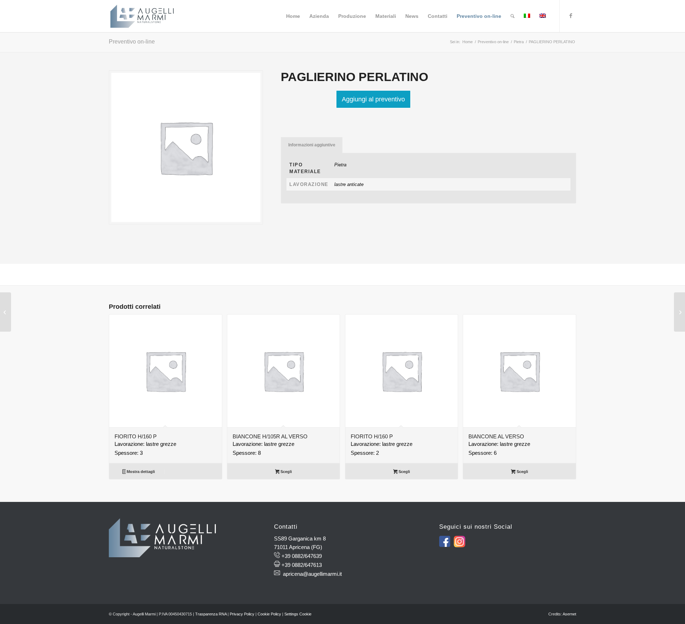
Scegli (285, 471)
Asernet (569, 614)
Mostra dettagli (140, 471)
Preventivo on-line (132, 42)
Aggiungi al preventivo (373, 99)
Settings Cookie (297, 614)
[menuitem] (293, 16)
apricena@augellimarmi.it (312, 574)
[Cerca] (512, 16)
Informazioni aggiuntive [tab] (311, 144)
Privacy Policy (242, 614)
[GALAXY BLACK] (679, 312)
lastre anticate (349, 184)
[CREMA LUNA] (5, 312)
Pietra (340, 164)
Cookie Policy (269, 614)
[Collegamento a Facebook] (570, 15)
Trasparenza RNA (211, 614)
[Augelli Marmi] (142, 16)
